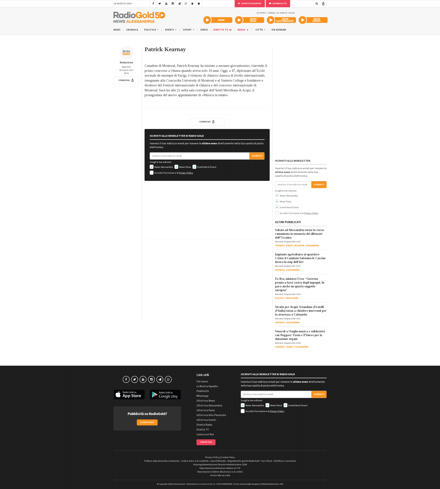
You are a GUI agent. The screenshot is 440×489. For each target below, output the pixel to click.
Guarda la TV (279, 3)
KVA (281, 484)
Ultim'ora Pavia (205, 410)
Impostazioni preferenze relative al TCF (220, 468)
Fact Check (266, 461)
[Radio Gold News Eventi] (313, 20)
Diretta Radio (204, 425)
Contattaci (206, 442)
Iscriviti (257, 156)
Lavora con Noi (205, 434)
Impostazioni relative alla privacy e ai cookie (220, 472)
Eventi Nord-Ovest (206, 167)
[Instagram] (173, 3)
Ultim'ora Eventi (206, 420)
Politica (150, 30)
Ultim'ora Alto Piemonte (211, 415)
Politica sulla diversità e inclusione (161, 461)
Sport (187, 30)
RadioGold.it (179, 484)
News (116, 30)
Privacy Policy (186, 173)
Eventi (170, 30)
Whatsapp (202, 396)
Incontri (299, 245)
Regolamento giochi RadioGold (243, 461)
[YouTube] (166, 3)
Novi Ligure (292, 298)
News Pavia (185, 167)
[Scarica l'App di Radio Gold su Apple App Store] (129, 394)
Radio (242, 30)
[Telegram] (179, 3)
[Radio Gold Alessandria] (139, 16)
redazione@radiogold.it (250, 484)
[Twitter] (160, 3)
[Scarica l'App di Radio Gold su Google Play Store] (165, 394)
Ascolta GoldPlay (251, 3)
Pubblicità (202, 391)
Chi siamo (202, 381)
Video (204, 30)
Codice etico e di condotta (194, 461)
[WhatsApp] (186, 3)
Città (259, 30)
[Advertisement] (207, 213)
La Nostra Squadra (207, 386)
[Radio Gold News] (218, 20)
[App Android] (192, 3)
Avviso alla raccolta (220, 475)
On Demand (278, 30)
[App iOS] (199, 3)
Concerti (280, 347)
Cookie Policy (228, 457)
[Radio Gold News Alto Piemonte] (281, 20)
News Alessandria (163, 167)
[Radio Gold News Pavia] (249, 20)
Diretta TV (221, 30)
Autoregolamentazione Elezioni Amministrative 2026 (220, 464)
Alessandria (312, 245)
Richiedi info (147, 422)
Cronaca (132, 30)
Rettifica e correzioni (285, 461)
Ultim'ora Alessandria (209, 405)
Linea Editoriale (218, 461)
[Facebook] (153, 3)
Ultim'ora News (205, 401)
